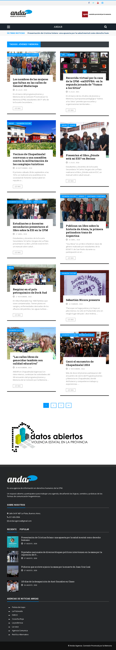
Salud (11, 268)
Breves (11, 123)
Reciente (12, 529)
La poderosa (17, 622)
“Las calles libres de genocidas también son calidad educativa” (28, 360)
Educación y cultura (16, 55)
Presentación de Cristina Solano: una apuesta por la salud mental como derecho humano (61, 538)
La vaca (15, 626)
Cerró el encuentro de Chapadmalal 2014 (80, 363)
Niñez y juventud (32, 55)
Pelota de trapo (18, 607)
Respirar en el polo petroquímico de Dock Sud (30, 291)
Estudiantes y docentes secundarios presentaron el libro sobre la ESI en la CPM (30, 227)
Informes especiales (86, 335)
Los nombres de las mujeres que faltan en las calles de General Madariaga (30, 83)
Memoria (71, 55)
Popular (24, 529)
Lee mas (18, 108)
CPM (63, 55)
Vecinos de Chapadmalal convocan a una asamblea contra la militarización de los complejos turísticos (30, 159)
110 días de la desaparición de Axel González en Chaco (47, 581)
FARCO (15, 615)
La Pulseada (17, 611)
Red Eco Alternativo (20, 634)
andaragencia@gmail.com (20, 521)
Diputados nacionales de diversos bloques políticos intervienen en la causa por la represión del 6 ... (61, 553)
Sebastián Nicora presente (83, 300)
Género (72, 125)
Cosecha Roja (18, 619)
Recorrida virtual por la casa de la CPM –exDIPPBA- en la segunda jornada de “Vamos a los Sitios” (84, 82)
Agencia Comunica (20, 630)
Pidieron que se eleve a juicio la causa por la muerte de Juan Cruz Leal (55, 567)
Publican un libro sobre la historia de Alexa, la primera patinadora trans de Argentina (84, 230)
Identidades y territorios (96, 196)
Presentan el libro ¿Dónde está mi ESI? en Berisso (82, 157)
